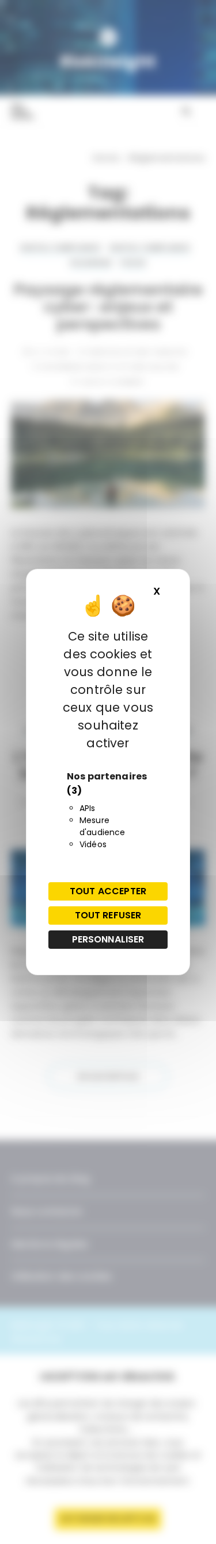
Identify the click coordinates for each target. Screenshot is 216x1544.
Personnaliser (108, 939)
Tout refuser (108, 915)
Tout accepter (108, 891)
